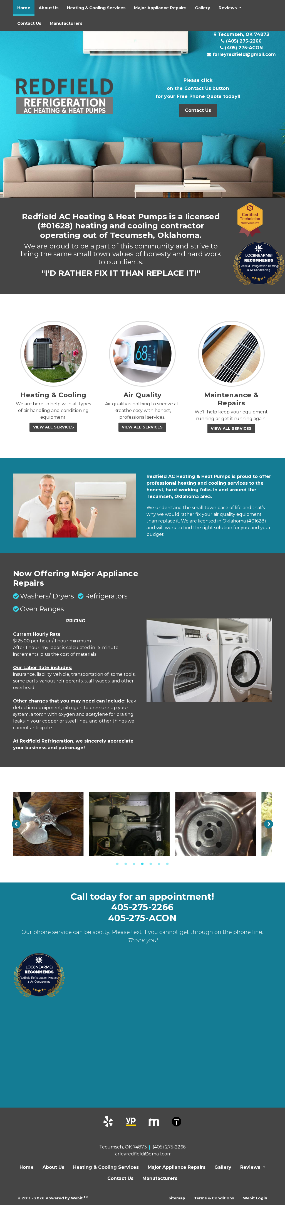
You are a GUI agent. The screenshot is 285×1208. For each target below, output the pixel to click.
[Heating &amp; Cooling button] (53, 354)
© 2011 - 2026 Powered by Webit (53, 1197)
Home (25, 7)
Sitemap (176, 1198)
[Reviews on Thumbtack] (176, 1121)
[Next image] (268, 824)
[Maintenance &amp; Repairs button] (231, 354)
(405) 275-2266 (243, 41)
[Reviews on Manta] (153, 1121)
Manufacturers (66, 23)
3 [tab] (134, 863)
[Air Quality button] (142, 354)
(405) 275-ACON (243, 47)
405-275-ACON (142, 918)
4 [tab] (142, 863)
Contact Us (29, 23)
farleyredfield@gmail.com (243, 54)
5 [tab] (150, 863)
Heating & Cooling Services (96, 7)
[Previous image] (16, 824)
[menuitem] (23, 8)
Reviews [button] (228, 7)
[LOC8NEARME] (258, 255)
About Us (49, 7)
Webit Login (255, 1198)
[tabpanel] (56, 824)
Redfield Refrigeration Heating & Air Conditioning (258, 268)
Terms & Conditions (214, 1198)
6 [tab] (159, 863)
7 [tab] (167, 863)
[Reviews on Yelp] (108, 1121)
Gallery (202, 7)
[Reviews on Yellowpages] (131, 1121)
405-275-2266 (142, 907)
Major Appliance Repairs (160, 7)
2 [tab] (125, 863)
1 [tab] (117, 863)
